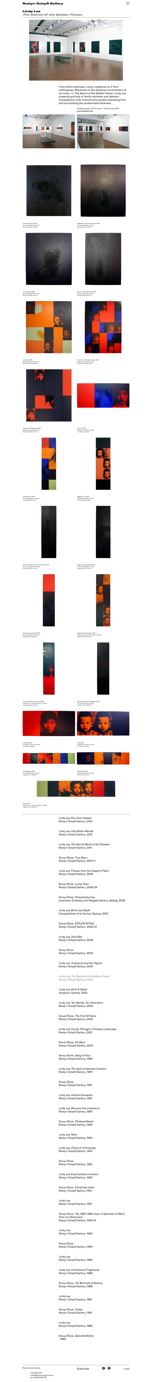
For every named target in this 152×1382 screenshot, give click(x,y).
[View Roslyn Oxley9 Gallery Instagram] (109, 1368)
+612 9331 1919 (36, 1373)
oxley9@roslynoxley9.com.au (41, 1375)
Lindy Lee (31, 11)
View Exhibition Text (85, 111)
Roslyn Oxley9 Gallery (31, 1368)
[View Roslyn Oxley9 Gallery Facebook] (103, 1368)
